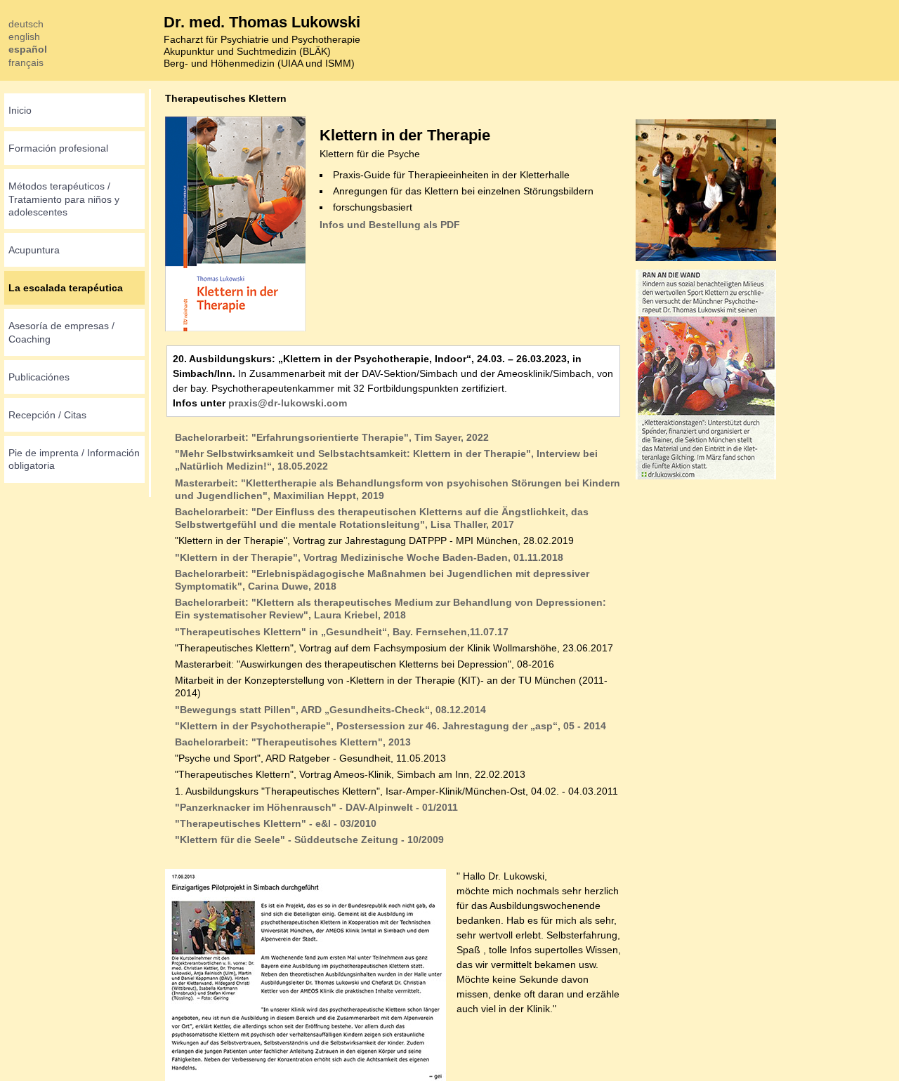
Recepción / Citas (47, 414)
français (26, 62)
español (27, 49)
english (24, 36)
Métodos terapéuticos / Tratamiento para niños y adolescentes (63, 198)
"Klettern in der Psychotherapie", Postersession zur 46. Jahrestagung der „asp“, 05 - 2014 (390, 725)
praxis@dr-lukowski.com (287, 403)
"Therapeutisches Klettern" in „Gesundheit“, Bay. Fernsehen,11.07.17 (341, 631)
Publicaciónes (39, 377)
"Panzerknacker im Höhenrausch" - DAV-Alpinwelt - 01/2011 (316, 807)
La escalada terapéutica (65, 287)
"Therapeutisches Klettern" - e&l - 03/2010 (275, 823)
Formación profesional (58, 148)
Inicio (20, 110)
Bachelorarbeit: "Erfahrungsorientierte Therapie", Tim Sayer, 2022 (332, 437)
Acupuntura (34, 250)
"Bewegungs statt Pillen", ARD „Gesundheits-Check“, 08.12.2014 (330, 709)
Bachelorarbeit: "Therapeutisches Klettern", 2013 (293, 742)
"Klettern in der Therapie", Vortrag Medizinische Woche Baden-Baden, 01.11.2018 (369, 557)
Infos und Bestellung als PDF (390, 224)
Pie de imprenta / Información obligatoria (74, 459)
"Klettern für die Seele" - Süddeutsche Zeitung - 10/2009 (309, 839)
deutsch (26, 23)
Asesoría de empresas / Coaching (61, 332)
